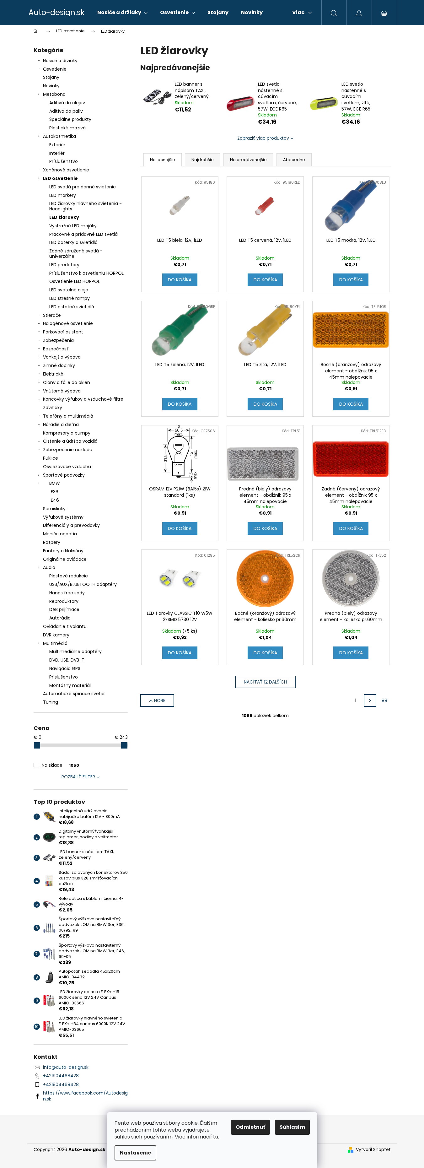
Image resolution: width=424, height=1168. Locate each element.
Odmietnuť (250, 1127)
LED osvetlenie (60, 178)
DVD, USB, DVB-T (66, 660)
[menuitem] (122, 12)
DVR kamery (56, 635)
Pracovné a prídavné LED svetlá (83, 234)
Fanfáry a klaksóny (63, 551)
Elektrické (53, 374)
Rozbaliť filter (78, 777)
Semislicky (54, 509)
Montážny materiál (70, 685)
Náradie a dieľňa (61, 424)
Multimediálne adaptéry (75, 651)
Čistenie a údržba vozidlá (70, 441)
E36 (54, 492)
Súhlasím (292, 1127)
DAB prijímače (64, 609)
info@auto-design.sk (66, 1067)
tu (215, 1136)
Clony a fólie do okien (66, 382)
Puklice (50, 458)
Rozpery (51, 542)
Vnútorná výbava (62, 391)
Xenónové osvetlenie (66, 170)
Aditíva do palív (66, 111)
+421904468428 (61, 1076)
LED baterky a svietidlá (73, 242)
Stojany (51, 77)
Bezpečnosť (56, 349)
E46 (55, 500)
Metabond (54, 94)
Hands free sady (67, 593)
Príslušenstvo (63, 161)
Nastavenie (135, 1152)
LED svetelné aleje (68, 290)
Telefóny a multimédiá (68, 416)
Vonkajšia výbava (62, 357)
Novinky (51, 86)
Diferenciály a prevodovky (71, 525)
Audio (49, 567)
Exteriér (57, 145)
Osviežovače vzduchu (67, 466)
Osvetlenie (55, 69)
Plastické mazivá (67, 128)
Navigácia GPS (64, 668)
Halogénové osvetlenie (68, 323)
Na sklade (60, 765)
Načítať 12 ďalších (265, 682)
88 (384, 700)
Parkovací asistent (63, 332)
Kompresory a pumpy (66, 433)
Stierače (52, 315)
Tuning (50, 702)
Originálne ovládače (65, 559)
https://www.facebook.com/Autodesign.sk (85, 1096)
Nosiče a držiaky (60, 60)
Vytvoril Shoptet (373, 1150)
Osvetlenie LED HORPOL (74, 281)
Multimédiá (55, 643)
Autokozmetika (59, 136)
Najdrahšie (202, 160)
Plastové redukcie (68, 576)
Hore (159, 700)
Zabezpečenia (58, 340)
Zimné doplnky (59, 365)
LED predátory (64, 265)
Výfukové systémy (63, 517)
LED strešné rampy (69, 298)
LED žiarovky (64, 217)
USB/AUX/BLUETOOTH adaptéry (83, 584)
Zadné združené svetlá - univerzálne (76, 253)
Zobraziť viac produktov (263, 138)
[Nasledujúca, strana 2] (370, 700)
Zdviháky (52, 407)
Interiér (57, 153)
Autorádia (60, 618)
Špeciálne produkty (70, 119)
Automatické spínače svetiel (74, 693)
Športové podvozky (64, 475)
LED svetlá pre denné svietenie (82, 187)
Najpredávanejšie (248, 160)
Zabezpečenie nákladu (67, 449)
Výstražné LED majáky (73, 226)
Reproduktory (63, 601)
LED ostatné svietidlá (71, 307)
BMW (54, 483)
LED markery (62, 195)
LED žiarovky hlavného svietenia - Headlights (85, 206)
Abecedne (294, 160)
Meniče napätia (60, 534)
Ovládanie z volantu (65, 626)
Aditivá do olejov (67, 103)
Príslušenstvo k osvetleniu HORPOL (86, 273)
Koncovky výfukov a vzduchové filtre (83, 399)
